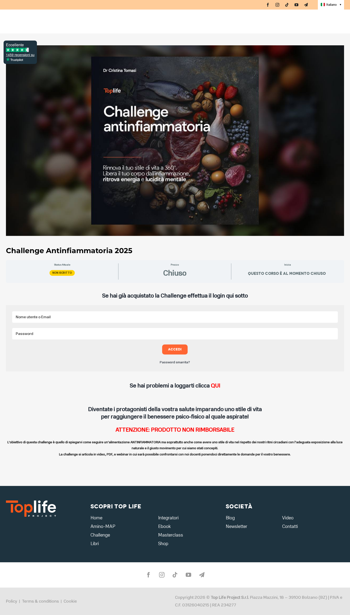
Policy (11, 601)
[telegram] (306, 5)
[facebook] (268, 5)
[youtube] (296, 5)
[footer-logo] (31, 502)
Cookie (70, 601)
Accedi (175, 349)
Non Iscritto (62, 273)
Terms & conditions (40, 601)
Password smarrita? (175, 362)
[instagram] (277, 5)
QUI (215, 385)
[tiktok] (287, 5)
